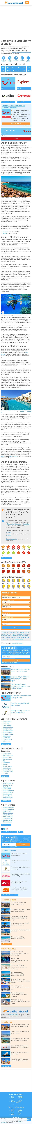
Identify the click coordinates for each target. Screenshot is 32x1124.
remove (8, 532)
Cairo (15, 456)
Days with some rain (7, 617)
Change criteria (6, 558)
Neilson (5, 764)
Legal (12, 1100)
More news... (6, 1066)
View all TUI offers (26, 125)
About (12, 1096)
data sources (19, 639)
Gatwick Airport (7, 794)
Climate (12, 1114)
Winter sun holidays (8, 734)
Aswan (11, 456)
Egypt (2, 456)
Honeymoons (7, 736)
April (12, 524)
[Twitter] (4, 829)
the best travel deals (13, 1014)
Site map (13, 1101)
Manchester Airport (8, 783)
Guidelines (20, 1098)
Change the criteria (11, 539)
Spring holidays (7, 729)
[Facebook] (2, 829)
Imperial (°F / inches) (17, 643)
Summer (5, 232)
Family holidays (7, 725)
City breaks (6, 723)
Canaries (20, 1109)
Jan (3, 67)
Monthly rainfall (6, 613)
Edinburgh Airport (8, 792)
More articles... (7, 944)
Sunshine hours (6, 604)
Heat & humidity (6, 622)
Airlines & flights (7, 757)
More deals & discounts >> (10, 895)
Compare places (7, 739)
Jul (3, 70)
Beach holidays (7, 721)
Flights (12, 1110)
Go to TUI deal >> (16, 123)
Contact (12, 1097)
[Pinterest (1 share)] (7, 829)
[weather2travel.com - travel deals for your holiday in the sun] (13, 3)
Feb (8, 67)
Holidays (13, 1109)
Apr (19, 67)
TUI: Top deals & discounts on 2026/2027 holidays (13, 107)
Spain (19, 1111)
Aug (8, 70)
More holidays (6, 744)
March (9, 524)
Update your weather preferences (21, 52)
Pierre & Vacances (8, 770)
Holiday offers (7, 754)
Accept (29, 1119)
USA (19, 1114)
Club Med (5, 773)
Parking (12, 1113)
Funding (20, 1100)
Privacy (12, 1098)
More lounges (6, 825)
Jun (29, 67)
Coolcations (6, 737)
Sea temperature (6, 609)
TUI (4, 761)
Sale (6, 116)
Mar (13, 67)
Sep (13, 70)
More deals (5, 776)
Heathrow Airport (8, 816)
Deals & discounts (28, 61)
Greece (20, 1110)
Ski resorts (6, 741)
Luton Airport (7, 788)
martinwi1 (22, 411)
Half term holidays (8, 727)
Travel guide (22, 60)
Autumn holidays (7, 732)
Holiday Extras (7, 768)
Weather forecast (10, 61)
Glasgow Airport (7, 796)
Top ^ (20, 832)
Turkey (19, 1113)
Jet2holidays (6, 762)
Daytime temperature (8, 600)
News (12, 1104)
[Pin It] (2, 195)
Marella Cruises (7, 766)
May (23, 67)
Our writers (20, 1097)
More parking (6, 800)
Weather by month (3, 61)
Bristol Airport (7, 787)
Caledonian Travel (8, 771)
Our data (20, 1096)
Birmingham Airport (8, 790)
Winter (5, 233)
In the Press (18, 1102)
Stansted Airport (7, 785)
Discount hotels (7, 759)
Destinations (15, 60)
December (26, 524)
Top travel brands (8, 755)
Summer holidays (8, 730)
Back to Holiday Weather (9, 832)
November (18, 524)
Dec (29, 70)
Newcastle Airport (8, 797)
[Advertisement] (16, 22)
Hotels (12, 1111)
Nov (24, 70)
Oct (18, 70)
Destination (4, 134)
